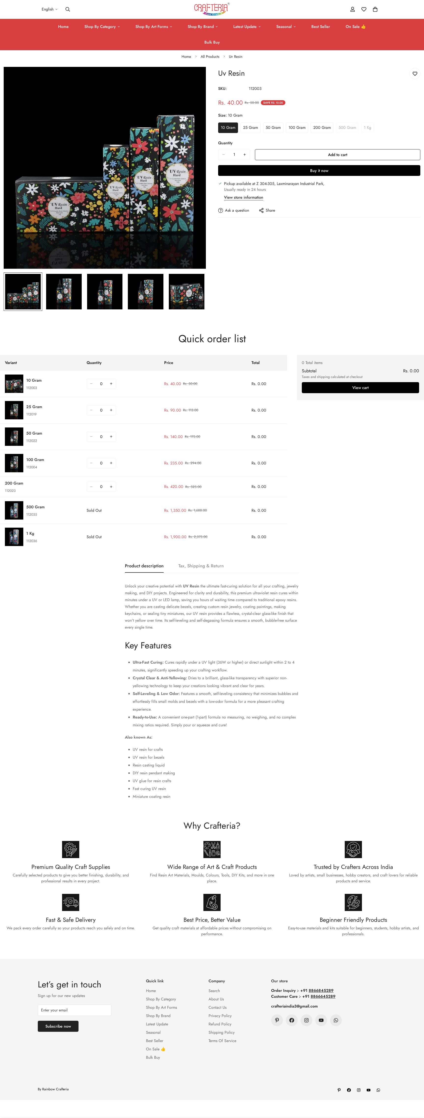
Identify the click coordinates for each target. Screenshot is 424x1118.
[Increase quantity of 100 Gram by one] (111, 463)
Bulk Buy (212, 42)
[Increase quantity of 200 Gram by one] (111, 487)
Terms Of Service (222, 1041)
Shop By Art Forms (151, 26)
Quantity (225, 143)
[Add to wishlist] (414, 73)
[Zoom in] (195, 77)
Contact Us (217, 1007)
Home (63, 26)
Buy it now (319, 170)
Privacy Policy (220, 1016)
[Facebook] (292, 1020)
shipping (323, 376)
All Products (210, 56)
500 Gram (349, 129)
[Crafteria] (212, 9)
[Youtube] (321, 1020)
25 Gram (252, 129)
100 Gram (298, 129)
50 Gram (274, 129)
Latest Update (245, 26)
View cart (360, 387)
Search (214, 991)
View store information (243, 197)
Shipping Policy (222, 1032)
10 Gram (229, 129)
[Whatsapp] (336, 1020)
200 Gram (323, 129)
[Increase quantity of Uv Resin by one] (244, 154)
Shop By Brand (201, 26)
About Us (216, 999)
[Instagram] (306, 1020)
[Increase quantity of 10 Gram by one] (111, 384)
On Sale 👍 (356, 26)
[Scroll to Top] (414, 1091)
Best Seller (320, 26)
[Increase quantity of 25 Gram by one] (111, 410)
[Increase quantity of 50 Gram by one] (111, 436)
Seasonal (284, 26)
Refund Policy (220, 1024)
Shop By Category (100, 26)
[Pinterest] (277, 1020)
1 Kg (369, 129)
